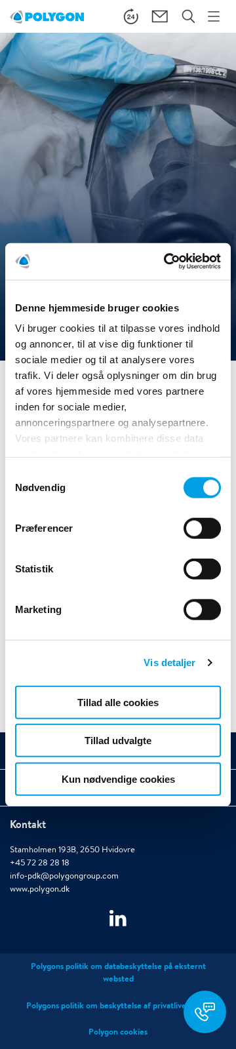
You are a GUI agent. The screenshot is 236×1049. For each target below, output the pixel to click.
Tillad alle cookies (118, 701)
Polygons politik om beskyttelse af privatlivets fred (118, 1005)
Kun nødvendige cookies (118, 778)
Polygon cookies (118, 1031)
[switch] (202, 536)
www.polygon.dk (39, 888)
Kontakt (28, 824)
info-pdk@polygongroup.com (64, 875)
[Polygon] (47, 16)
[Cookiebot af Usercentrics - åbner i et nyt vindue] (166, 261)
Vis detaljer (169, 662)
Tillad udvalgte (118, 740)
